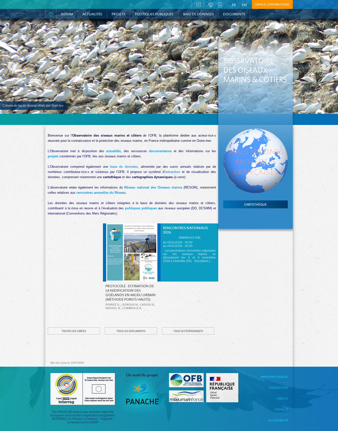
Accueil (51, 14)
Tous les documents (131, 331)
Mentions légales (274, 377)
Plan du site (278, 388)
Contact (281, 409)
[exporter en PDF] (220, 4)
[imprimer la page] (211, 4)
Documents (234, 14)
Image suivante (326, 66)
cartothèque (255, 205)
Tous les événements (188, 331)
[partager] (198, 4)
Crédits (282, 399)
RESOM (67, 14)
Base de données (198, 14)
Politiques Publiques (154, 14)
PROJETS (118, 14)
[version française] (235, 4)
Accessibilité (278, 420)
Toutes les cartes (74, 331)
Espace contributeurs (272, 4)
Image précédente (11, 66)
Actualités (92, 14)
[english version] (244, 4)
